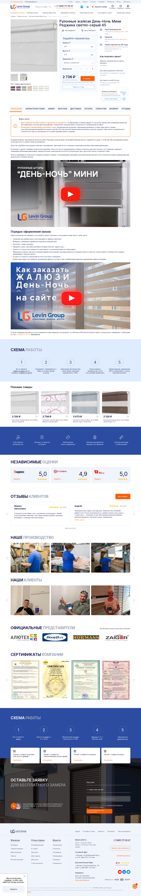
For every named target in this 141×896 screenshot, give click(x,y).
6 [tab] (71, 528)
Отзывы (126, 109)
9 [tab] (74, 528)
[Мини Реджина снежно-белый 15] (41, 88)
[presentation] (79, 46)
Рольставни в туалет (105, 13)
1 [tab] (65, 528)
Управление (67, 59)
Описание (16, 109)
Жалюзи (15, 840)
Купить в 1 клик (78, 87)
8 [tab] (73, 528)
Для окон (34, 852)
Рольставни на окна (86, 13)
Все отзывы (122, 496)
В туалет (34, 849)
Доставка (75, 109)
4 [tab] (68, 528)
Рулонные (14, 845)
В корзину (87, 78)
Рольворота (57, 863)
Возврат (113, 109)
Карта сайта (79, 880)
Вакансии (86, 880)
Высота (65, 51)
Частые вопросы (124, 831)
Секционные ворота (123, 13)
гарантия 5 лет (122, 739)
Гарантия (101, 109)
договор (75, 737)
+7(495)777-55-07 (24, 334)
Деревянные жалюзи (68, 13)
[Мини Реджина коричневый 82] (13, 88)
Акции (85, 2)
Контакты (127, 2)
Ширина (66, 43)
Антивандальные (37, 845)
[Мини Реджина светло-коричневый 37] (30, 88)
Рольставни (38, 840)
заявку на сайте (19, 371)
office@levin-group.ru (123, 855)
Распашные (57, 852)
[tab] (16, 109)
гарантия (122, 39)
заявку (18, 739)
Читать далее (79, 520)
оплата (114, 47)
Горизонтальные (17, 849)
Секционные (57, 845)
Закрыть (13, 889)
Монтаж (62, 109)
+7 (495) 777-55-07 (64, 6)
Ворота (57, 840)
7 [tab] (72, 528)
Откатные (56, 849)
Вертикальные (16, 852)
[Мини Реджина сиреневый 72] (18, 88)
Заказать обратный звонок (120, 848)
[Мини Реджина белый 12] (46, 88)
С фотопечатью (37, 863)
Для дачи (34, 860)
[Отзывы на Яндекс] (122, 863)
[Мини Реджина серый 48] (24, 88)
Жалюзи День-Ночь (49, 13)
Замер (51, 109)
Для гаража (35, 856)
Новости (101, 831)
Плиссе (13, 856)
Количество (67, 69)
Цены (78, 2)
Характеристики (35, 109)
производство (118, 31)
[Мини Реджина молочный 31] (35, 88)
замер (46, 737)
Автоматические (17, 860)
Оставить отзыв (89, 831)
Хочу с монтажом (111, 99)
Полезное (110, 2)
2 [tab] (66, 528)
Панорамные (57, 856)
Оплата (88, 109)
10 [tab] (75, 528)
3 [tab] (67, 528)
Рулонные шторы (32, 13)
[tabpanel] (34, 45)
